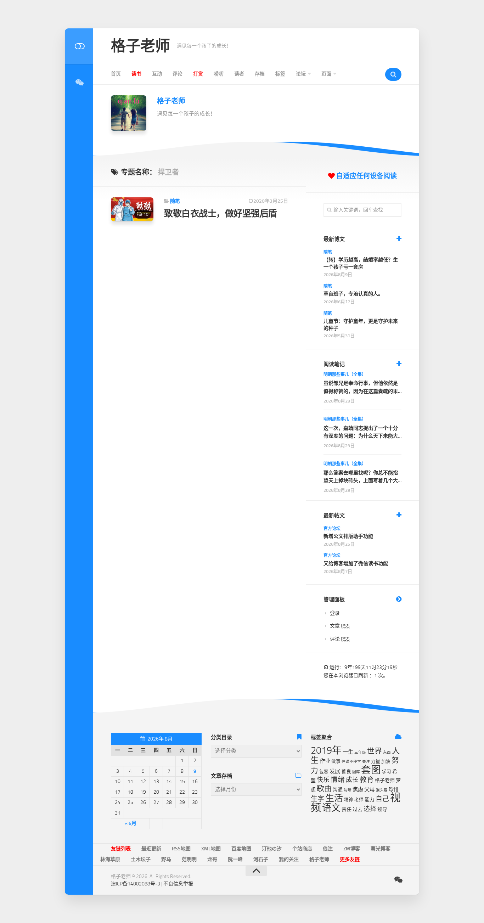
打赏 (198, 74)
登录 (335, 613)
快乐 (323, 780)
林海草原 (110, 859)
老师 (359, 799)
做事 (336, 761)
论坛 (301, 74)
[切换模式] (79, 46)
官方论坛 (332, 528)
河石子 (260, 859)
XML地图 (211, 849)
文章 (340, 626)
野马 (166, 859)
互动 (157, 74)
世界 (374, 751)
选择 (370, 809)
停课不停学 (351, 761)
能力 (370, 800)
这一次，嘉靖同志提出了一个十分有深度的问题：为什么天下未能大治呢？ (360, 432)
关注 (366, 761)
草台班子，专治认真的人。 (353, 294)
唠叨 (219, 74)
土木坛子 (141, 859)
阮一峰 (235, 859)
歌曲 (324, 788)
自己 (382, 799)
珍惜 (394, 790)
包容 (323, 771)
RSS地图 (181, 849)
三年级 (360, 752)
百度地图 (241, 849)
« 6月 (130, 823)
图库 (356, 772)
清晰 (347, 790)
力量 (375, 761)
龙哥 (212, 859)
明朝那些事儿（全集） (344, 374)
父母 (369, 789)
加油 (385, 761)
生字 (317, 799)
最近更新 (151, 849)
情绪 (338, 780)
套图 (371, 770)
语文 (331, 808)
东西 (387, 752)
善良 (346, 772)
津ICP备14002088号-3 (135, 884)
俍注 (328, 849)
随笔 (175, 201)
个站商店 (302, 849)
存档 (260, 74)
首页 (116, 74)
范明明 (189, 859)
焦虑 (358, 789)
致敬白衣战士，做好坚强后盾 (220, 213)
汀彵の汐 (272, 849)
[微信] (79, 82)
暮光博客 (380, 849)
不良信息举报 (178, 884)
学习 (386, 771)
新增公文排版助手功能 (348, 536)
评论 (177, 74)
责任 (346, 809)
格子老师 (140, 46)
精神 (348, 799)
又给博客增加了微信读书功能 (355, 564)
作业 (325, 761)
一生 (348, 752)
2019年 (326, 750)
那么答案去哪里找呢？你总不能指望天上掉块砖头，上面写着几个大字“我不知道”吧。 (360, 477)
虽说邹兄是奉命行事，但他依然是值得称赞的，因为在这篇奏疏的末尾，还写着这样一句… (360, 387)
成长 (352, 780)
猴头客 (382, 790)
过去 (357, 809)
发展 (335, 771)
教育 (367, 780)
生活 (334, 798)
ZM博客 (351, 849)
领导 (382, 809)
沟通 (338, 790)
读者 (239, 74)
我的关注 (289, 859)
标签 (280, 74)
